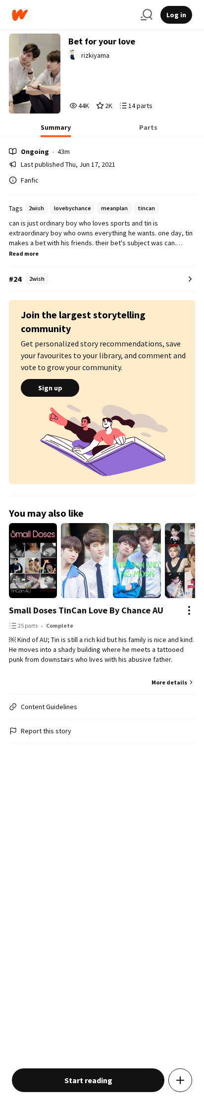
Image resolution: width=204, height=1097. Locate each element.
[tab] (56, 130)
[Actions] (189, 610)
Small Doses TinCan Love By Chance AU (86, 610)
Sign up (50, 387)
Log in (176, 14)
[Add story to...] (180, 1080)
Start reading (88, 1080)
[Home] (72, 15)
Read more (24, 253)
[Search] (147, 15)
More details (169, 682)
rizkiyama (95, 55)
